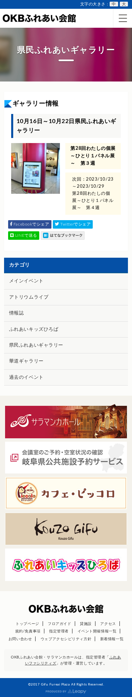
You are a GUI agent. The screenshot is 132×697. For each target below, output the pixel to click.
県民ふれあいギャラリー (36, 345)
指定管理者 (59, 631)
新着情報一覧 (112, 639)
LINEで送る (25, 235)
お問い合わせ (20, 639)
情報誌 (16, 313)
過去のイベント (26, 377)
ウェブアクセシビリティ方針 (66, 639)
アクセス (108, 624)
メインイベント (26, 281)
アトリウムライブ (28, 297)
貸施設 (86, 624)
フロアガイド (59, 624)
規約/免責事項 (28, 631)
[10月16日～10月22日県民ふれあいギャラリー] (63, 235)
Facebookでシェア (30, 224)
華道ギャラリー (26, 361)
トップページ (27, 624)
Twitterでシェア (75, 224)
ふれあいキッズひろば (34, 329)
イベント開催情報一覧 (97, 631)
